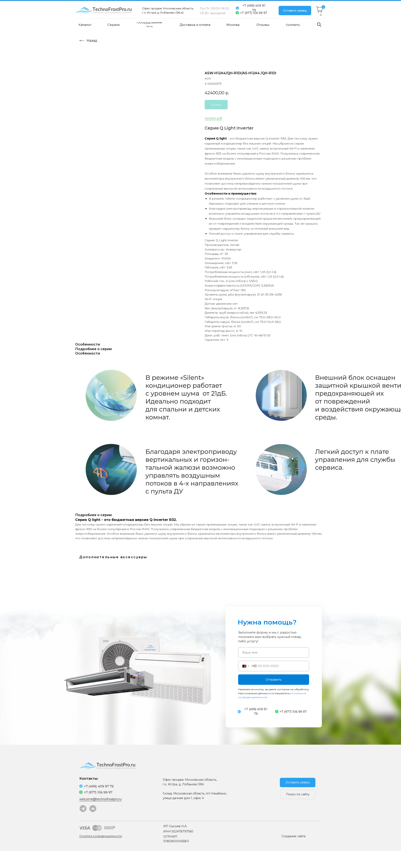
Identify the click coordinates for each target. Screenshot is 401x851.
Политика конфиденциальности (100, 835)
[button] (295, 10)
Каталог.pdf (213, 118)
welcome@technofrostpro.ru (100, 799)
